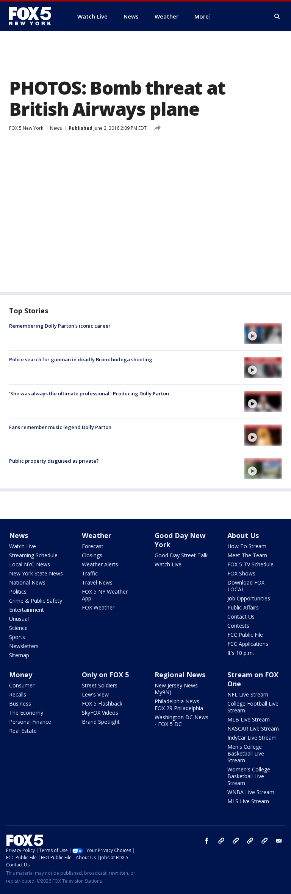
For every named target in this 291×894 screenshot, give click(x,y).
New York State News (36, 573)
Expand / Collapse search (277, 17)
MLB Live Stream (248, 719)
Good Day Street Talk (181, 555)
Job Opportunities (248, 598)
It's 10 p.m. (240, 652)
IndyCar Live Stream (252, 737)
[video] (263, 333)
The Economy (26, 712)
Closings (92, 555)
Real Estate (23, 730)
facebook (207, 841)
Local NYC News (29, 564)
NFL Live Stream (247, 694)
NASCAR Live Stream (253, 728)
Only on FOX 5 (105, 674)
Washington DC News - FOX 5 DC (181, 721)
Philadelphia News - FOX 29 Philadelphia (179, 705)
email (279, 841)
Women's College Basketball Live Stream (248, 776)
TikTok (236, 841)
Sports (17, 637)
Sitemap (19, 655)
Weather (96, 535)
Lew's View (95, 694)
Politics (18, 591)
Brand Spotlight (101, 721)
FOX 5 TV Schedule (250, 564)
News (56, 128)
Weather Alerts (100, 564)
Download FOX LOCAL (245, 586)
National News (27, 582)
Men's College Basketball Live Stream (245, 753)
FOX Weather (98, 607)
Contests (238, 625)
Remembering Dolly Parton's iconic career (60, 325)
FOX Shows (241, 573)
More (201, 16)
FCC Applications (247, 643)
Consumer (21, 685)
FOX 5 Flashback (102, 703)
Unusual (19, 618)
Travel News (97, 582)
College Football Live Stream (252, 707)
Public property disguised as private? (54, 460)
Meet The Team (247, 555)
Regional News (180, 674)
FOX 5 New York (26, 128)
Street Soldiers (99, 685)
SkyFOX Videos (100, 712)
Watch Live (22, 546)
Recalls (17, 694)
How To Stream (246, 546)
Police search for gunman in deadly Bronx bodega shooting (80, 359)
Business (20, 703)
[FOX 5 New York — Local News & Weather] (34, 16)
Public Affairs (243, 607)
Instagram (221, 841)
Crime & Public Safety (35, 600)
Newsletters (24, 646)
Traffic (90, 573)
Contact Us (241, 616)
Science (18, 627)
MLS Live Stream (248, 801)
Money (20, 674)
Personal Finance (30, 721)
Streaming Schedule (33, 555)
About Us (243, 535)
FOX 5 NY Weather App (105, 595)
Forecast (92, 546)
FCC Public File (245, 634)
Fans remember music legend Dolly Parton (60, 427)
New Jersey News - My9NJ (178, 689)
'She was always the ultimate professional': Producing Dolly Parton (89, 393)
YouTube (250, 841)
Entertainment (26, 609)
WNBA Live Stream (250, 792)
